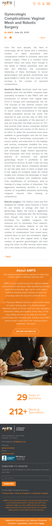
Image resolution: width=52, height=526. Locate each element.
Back (42, 37)
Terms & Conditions (22, 493)
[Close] (50, 520)
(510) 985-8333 (8, 454)
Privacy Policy (8, 493)
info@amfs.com (19, 442)
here (41, 523)
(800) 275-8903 (8, 448)
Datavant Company (40, 493)
